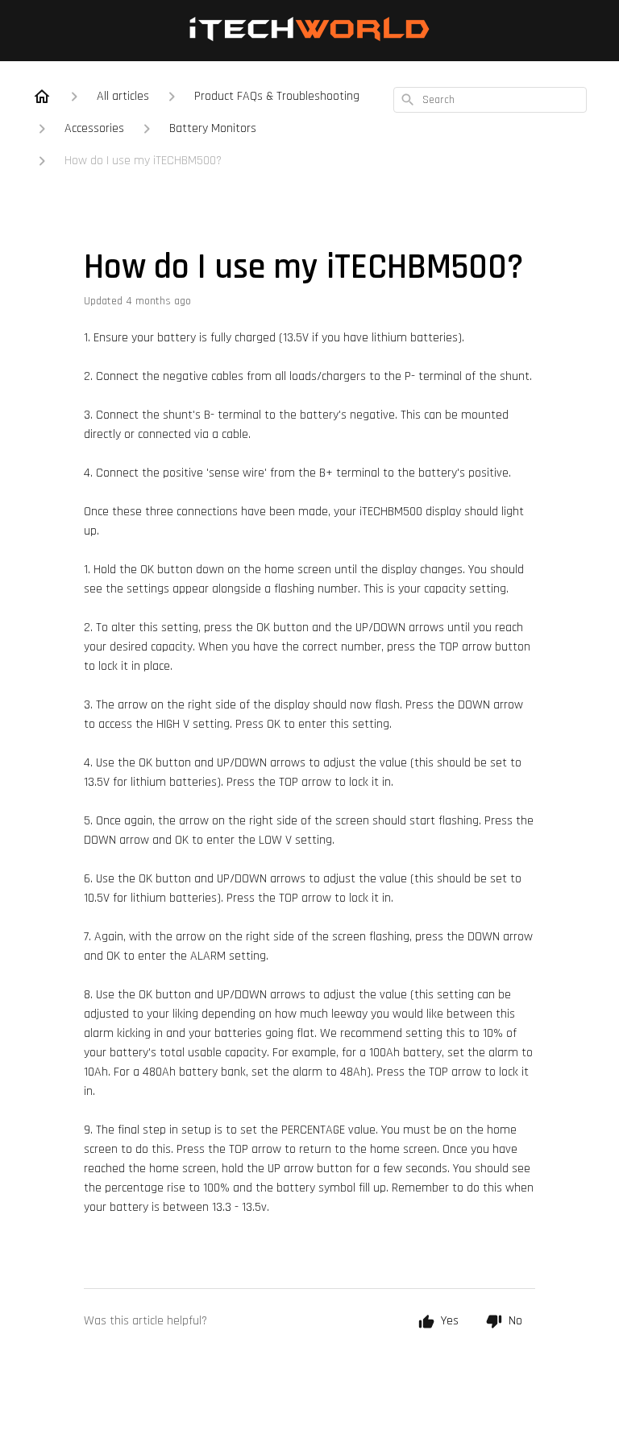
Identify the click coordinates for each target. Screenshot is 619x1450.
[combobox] (490, 100)
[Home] (42, 96)
